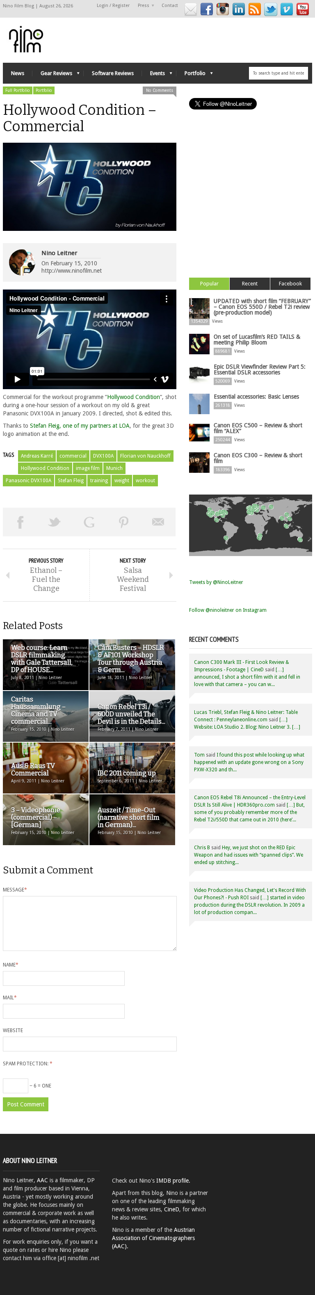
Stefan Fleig (71, 480)
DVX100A (103, 456)
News (17, 73)
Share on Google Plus (89, 522)
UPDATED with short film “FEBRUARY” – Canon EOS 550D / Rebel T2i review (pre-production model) (262, 307)
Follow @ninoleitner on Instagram (228, 610)
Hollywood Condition (133, 397)
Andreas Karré (37, 456)
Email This (158, 522)
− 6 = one (39, 1086)
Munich (114, 468)
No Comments (159, 90)
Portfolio (190, 75)
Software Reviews (113, 73)
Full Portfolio (17, 90)
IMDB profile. (173, 1180)
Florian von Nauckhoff (145, 456)
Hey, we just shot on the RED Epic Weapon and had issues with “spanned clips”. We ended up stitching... (248, 855)
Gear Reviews (52, 75)
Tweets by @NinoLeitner (216, 582)
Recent (250, 283)
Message (15, 890)
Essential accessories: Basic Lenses (256, 396)
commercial (73, 456)
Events (153, 75)
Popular (209, 283)
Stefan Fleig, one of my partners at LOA (80, 425)
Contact (170, 5)
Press (141, 6)
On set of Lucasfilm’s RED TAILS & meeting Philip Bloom (257, 339)
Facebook (290, 283)
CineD (171, 1209)
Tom (199, 755)
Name (10, 965)
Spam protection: (27, 1064)
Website (13, 1030)
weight (121, 480)
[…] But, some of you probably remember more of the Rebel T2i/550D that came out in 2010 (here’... (249, 812)
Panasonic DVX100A (28, 480)
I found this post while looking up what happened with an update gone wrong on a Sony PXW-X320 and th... (249, 762)
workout (145, 480)
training (99, 480)
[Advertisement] (250, 204)
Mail (10, 998)
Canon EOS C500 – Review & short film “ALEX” (258, 428)
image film (88, 468)
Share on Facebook (20, 522)
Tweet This (54, 522)
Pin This (124, 522)
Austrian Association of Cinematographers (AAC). (153, 1238)
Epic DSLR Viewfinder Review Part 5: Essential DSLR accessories (260, 369)
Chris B (202, 847)
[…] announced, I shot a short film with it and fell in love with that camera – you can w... (247, 677)
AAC (42, 1180)
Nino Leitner (59, 253)
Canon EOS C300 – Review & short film (258, 458)
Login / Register (113, 5)
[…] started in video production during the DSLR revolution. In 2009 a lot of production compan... (249, 905)
